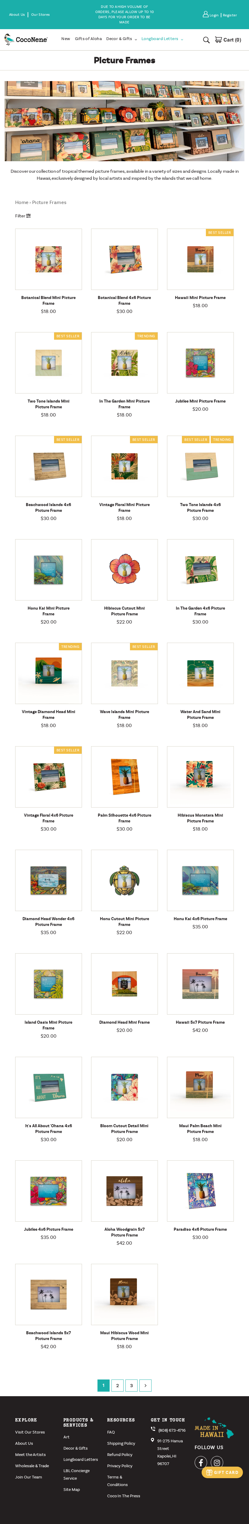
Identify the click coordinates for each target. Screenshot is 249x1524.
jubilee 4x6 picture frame (48, 1229)
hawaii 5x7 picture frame (200, 1022)
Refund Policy (119, 1454)
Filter (20, 216)
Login (215, 15)
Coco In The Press (123, 1495)
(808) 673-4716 (172, 1430)
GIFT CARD (226, 1472)
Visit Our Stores (30, 1432)
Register (230, 15)
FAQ (111, 1432)
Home (22, 202)
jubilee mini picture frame (200, 401)
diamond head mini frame (124, 1022)
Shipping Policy (121, 1443)
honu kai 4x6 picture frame (200, 918)
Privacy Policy (119, 1465)
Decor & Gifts (75, 1448)
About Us (24, 1443)
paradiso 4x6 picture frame (200, 1229)
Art (66, 1437)
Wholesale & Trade (32, 1465)
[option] (124, 14)
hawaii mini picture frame (200, 297)
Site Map (71, 1489)
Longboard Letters (80, 1459)
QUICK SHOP (63, 288)
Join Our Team (28, 1477)
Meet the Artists (30, 1454)
